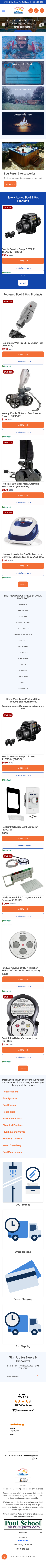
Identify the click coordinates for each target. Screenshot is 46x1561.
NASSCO (23, 670)
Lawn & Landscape (23, 89)
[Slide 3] (24, 276)
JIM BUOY (23, 604)
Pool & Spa (23, 39)
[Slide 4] (27, 276)
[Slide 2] (21, 276)
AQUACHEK (23, 610)
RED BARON (23, 646)
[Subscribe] (38, 1376)
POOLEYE (23, 616)
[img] (23, 1401)
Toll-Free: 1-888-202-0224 (33, 2)
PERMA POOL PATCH (23, 634)
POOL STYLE (23, 628)
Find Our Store (12, 2)
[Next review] (41, 1439)
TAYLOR (23, 664)
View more (10, 184)
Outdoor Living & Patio (23, 115)
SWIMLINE (23, 652)
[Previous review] (4, 1439)
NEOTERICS (23, 688)
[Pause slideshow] (40, 25)
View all (23, 283)
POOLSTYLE (23, 658)
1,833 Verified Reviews (23, 1405)
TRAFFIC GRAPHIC (23, 622)
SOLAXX (23, 640)
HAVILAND (23, 676)
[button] (5, 10)
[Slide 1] (19, 276)
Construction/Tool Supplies (23, 64)
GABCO (23, 682)
